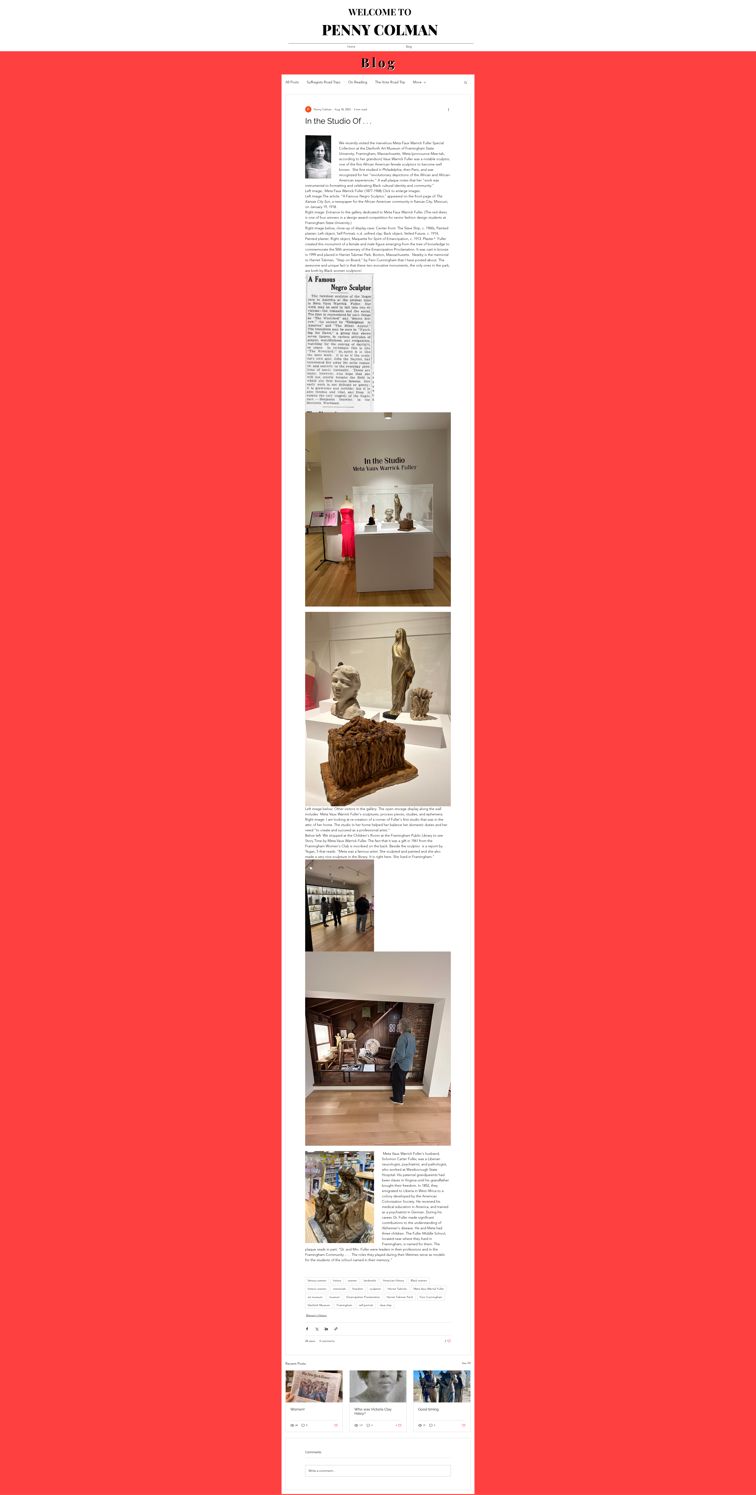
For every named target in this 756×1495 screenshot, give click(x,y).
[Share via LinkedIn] (326, 1329)
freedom (357, 1289)
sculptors (375, 1289)
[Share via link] (336, 1329)
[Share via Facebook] (307, 1329)
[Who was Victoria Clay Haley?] (378, 1386)
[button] (465, 82)
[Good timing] (441, 1386)
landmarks (370, 1280)
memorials (339, 1289)
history (337, 1280)
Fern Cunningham (431, 1297)
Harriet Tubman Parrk (400, 1297)
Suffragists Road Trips (323, 82)
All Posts (292, 82)
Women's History (316, 1315)
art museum (315, 1297)
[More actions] (448, 109)
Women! (297, 1409)
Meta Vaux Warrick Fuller (429, 1289)
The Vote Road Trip (390, 82)
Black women (419, 1280)
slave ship (386, 1305)
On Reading (357, 82)
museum (334, 1297)
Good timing (428, 1409)
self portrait (366, 1305)
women (352, 1280)
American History (393, 1280)
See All (466, 1363)
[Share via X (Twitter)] (317, 1329)
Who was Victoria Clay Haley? (373, 1411)
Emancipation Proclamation (363, 1297)
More (417, 82)
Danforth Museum (319, 1305)
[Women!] (314, 1386)
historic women (317, 1289)
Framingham (344, 1305)
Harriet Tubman (397, 1289)
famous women (317, 1280)
